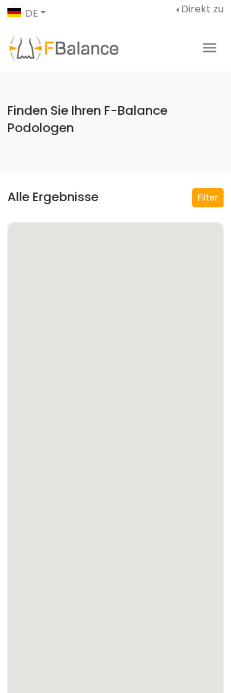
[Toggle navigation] (210, 48)
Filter (208, 197)
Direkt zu (202, 9)
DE (31, 13)
